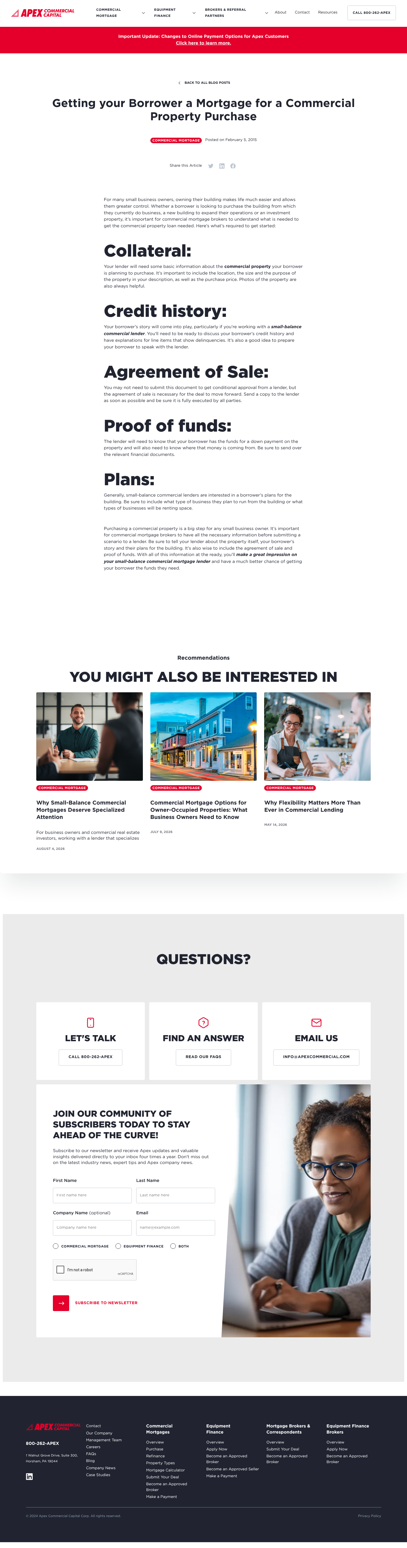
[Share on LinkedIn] (221, 165)
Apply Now (216, 1449)
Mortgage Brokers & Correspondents (288, 1429)
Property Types (160, 1463)
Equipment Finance (218, 1429)
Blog (90, 1461)
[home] (42, 14)
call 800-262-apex (372, 12)
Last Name (147, 1181)
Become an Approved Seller (232, 1469)
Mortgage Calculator (165, 1470)
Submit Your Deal (162, 1477)
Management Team (104, 1440)
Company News (101, 1468)
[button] (280, 12)
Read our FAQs (203, 1057)
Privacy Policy (369, 1516)
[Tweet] (210, 165)
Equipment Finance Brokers (347, 1429)
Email (142, 1213)
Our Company (99, 1433)
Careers (93, 1447)
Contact (93, 1426)
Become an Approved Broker (166, 1487)
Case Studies (98, 1475)
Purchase (154, 1449)
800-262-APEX (42, 1444)
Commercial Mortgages (159, 1429)
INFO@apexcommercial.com (316, 1057)
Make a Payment (161, 1497)
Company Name (81, 1213)
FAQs (91, 1454)
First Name (65, 1181)
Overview (155, 1442)
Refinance (155, 1456)
